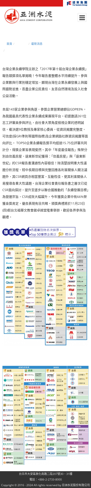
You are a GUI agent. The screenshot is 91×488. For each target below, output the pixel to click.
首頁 (9, 44)
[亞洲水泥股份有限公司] (28, 16)
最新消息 (36, 44)
